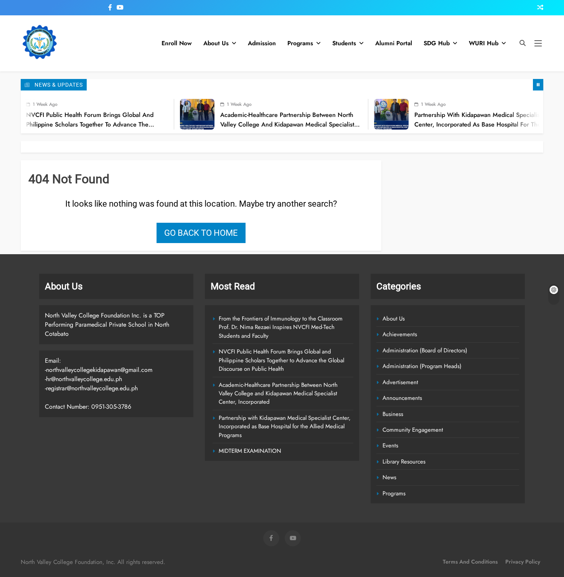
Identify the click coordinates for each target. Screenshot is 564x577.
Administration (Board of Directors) (425, 350)
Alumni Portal (393, 43)
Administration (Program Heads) (422, 366)
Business (393, 414)
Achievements (400, 334)
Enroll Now (177, 43)
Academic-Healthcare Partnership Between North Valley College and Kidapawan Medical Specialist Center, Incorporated (274, 124)
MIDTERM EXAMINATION (250, 451)
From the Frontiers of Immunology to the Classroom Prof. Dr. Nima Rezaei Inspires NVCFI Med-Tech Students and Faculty (281, 327)
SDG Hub (437, 43)
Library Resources (404, 461)
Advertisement (400, 382)
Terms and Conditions (470, 561)
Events (390, 445)
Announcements (402, 398)
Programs (300, 43)
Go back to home (201, 233)
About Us (216, 43)
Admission (262, 43)
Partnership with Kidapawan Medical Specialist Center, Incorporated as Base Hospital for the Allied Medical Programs (465, 124)
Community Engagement (413, 430)
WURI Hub (483, 43)
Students (344, 43)
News (389, 477)
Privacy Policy (522, 561)
